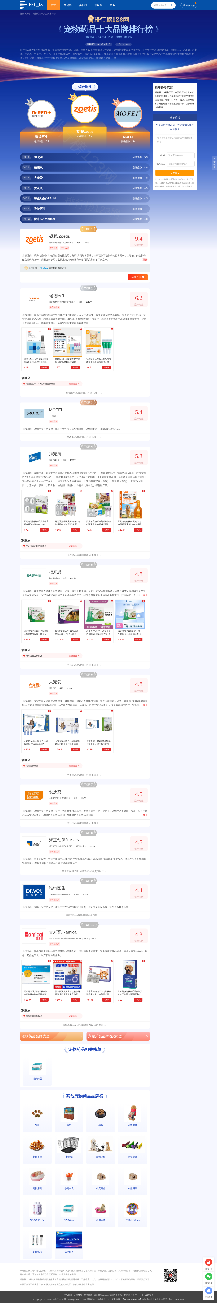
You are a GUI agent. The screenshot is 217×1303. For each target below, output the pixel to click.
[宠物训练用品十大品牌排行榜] (132, 1208)
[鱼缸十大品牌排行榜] (69, 1113)
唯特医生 (57, 888)
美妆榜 (83, 5)
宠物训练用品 (132, 1220)
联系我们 (68, 1295)
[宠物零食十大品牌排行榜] (37, 1144)
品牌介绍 (137, 277)
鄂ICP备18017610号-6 (133, 1299)
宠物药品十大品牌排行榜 (44, 13)
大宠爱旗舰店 (32, 765)
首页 (53, 5)
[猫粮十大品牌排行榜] (101, 1113)
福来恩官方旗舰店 (34, 656)
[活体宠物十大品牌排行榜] (101, 1208)
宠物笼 (69, 1156)
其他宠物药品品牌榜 (84, 1096)
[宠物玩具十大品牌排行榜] (132, 1144)
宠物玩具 (132, 1156)
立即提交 (175, 173)
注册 (193, 5)
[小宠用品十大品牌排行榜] (101, 1176)
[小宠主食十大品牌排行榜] (69, 1176)
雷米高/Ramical (63, 932)
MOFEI (128, 137)
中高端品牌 (54, 307)
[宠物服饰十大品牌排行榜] (132, 1113)
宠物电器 (37, 1252)
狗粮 (37, 1125)
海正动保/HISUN (64, 840)
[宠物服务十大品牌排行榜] (69, 1240)
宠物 (28, 13)
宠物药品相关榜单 (84, 1049)
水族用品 (132, 1188)
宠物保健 (101, 1156)
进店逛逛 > (74, 383)
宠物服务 (69, 1252)
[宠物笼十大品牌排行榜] (69, 1144)
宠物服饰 (132, 1125)
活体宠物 (101, 1220)
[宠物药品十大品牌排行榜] (69, 1208)
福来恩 (55, 572)
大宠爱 (55, 682)
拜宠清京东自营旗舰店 (36, 546)
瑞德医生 (41, 137)
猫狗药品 (37, 1078)
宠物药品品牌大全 (51, 1036)
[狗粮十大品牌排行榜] (37, 1113)
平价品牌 (65, 248)
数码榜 (68, 5)
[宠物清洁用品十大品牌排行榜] (37, 1208)
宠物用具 (37, 1188)
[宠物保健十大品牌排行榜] (101, 1144)
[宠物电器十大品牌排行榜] (37, 1240)
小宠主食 (69, 1188)
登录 (188, 5)
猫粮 (100, 1125)
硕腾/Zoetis (84, 132)
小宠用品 (101, 1188)
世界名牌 (53, 248)
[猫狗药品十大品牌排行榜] (37, 1066)
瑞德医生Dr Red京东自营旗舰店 (40, 383)
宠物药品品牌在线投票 (118, 1036)
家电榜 (98, 5)
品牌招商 (149, 1295)
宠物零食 (37, 1156)
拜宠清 (55, 454)
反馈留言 (78, 1295)
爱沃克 (55, 792)
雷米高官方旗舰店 (34, 1016)
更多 (112, 5)
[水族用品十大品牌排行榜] (132, 1176)
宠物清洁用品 (37, 1220)
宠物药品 (69, 1220)
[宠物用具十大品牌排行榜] (37, 1176)
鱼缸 (69, 1125)
